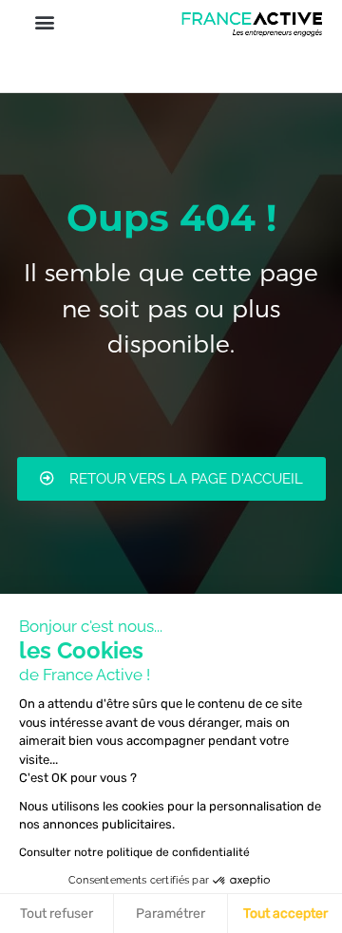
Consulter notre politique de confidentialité (134, 852)
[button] (44, 21)
